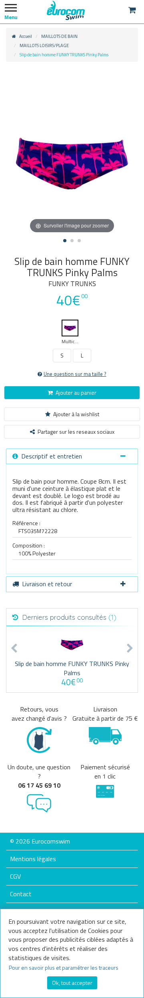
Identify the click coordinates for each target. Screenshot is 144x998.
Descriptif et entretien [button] (51, 456)
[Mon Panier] (132, 10)
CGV (15, 876)
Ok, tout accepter (72, 982)
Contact (21, 894)
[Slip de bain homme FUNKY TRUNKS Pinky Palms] (72, 644)
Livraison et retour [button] (47, 584)
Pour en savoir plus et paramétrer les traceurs (63, 967)
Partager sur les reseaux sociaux (76, 431)
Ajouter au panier (76, 392)
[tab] (72, 456)
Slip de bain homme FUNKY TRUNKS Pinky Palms (72, 668)
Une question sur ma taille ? (75, 374)
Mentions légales (33, 859)
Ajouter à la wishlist (76, 414)
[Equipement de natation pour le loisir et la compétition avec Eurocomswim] (66, 10)
